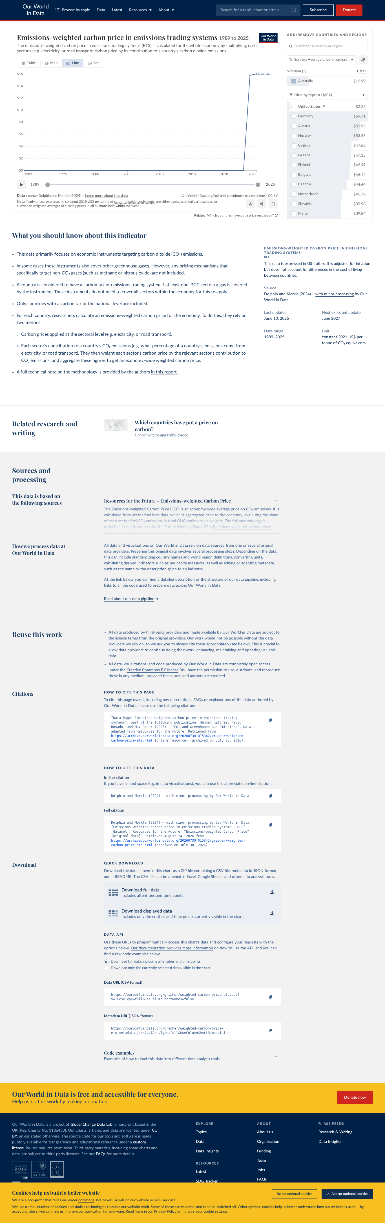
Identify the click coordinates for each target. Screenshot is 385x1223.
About (163, 10)
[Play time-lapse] (21, 184)
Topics (201, 1132)
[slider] (47, 184)
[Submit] (293, 10)
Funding (264, 1151)
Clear (361, 71)
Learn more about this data (106, 196)
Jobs (261, 1170)
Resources (138, 10)
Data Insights (207, 1151)
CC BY (273, 195)
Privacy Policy (165, 1211)
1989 (34, 184)
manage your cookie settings (204, 1211)
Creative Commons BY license (152, 670)
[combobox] (258, 10)
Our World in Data (36, 10)
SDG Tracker (207, 1181)
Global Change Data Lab (91, 1125)
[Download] (250, 203)
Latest (117, 10)
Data (101, 10)
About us (265, 1132)
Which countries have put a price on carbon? (240, 215)
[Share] (261, 203)
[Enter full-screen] (273, 203)
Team (261, 1161)
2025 (270, 184)
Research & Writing (335, 1132)
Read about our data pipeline (129, 599)
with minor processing (334, 294)
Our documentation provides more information (172, 948)
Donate (349, 10)
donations (86, 1200)
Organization (268, 1142)
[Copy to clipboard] (265, 720)
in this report (164, 372)
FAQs (100, 1154)
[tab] (28, 63)
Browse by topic (76, 10)
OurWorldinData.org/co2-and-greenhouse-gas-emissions (223, 195)
